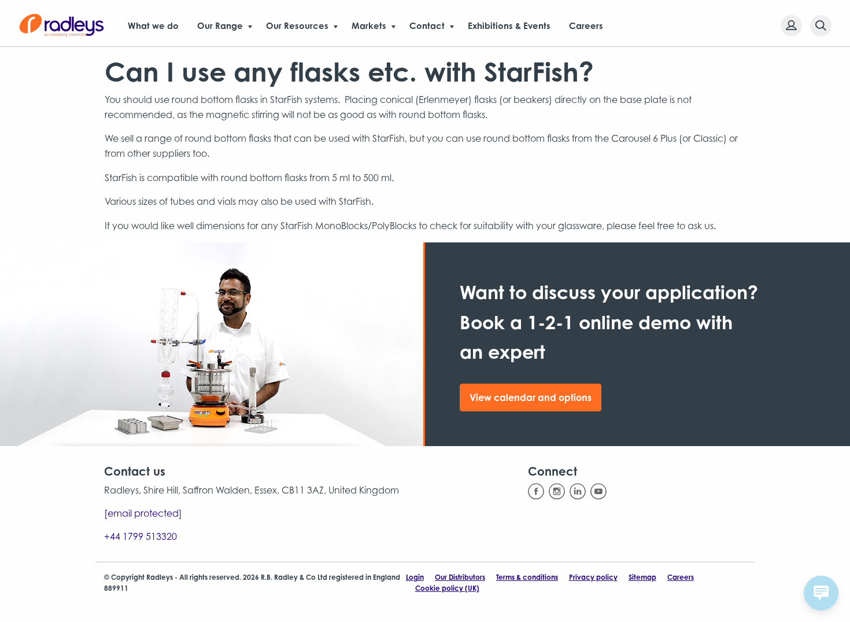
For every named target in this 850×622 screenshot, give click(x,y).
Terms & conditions (527, 577)
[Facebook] (536, 491)
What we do (153, 25)
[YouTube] (598, 491)
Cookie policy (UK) (447, 588)
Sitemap (642, 577)
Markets (369, 25)
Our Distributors (460, 577)
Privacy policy (593, 577)
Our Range (220, 25)
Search (820, 25)
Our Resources (297, 25)
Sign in (791, 25)
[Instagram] (557, 491)
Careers (586, 25)
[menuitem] (788, 25)
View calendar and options (531, 397)
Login (415, 577)
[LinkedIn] (578, 491)
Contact (427, 25)
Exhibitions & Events (509, 25)
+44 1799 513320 (140, 536)
